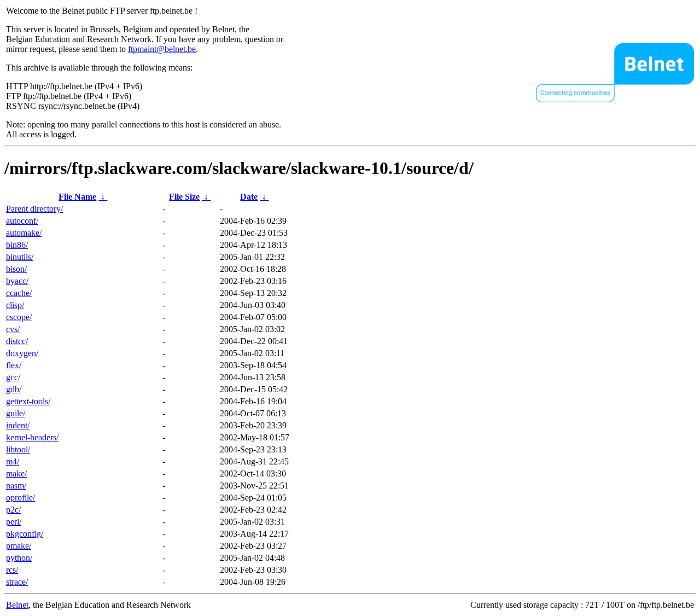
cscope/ (19, 317)
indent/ (18, 425)
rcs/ (12, 569)
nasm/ (16, 485)
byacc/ (17, 281)
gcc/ (13, 377)
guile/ (15, 413)
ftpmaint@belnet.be (162, 49)
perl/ (13, 521)
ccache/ (19, 293)
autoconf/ (22, 220)
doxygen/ (22, 353)
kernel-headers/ (32, 437)
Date (249, 196)
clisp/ (15, 305)
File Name (77, 196)
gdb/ (13, 389)
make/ (16, 473)
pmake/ (18, 545)
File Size (184, 196)
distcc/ (17, 341)
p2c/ (13, 509)
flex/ (13, 365)
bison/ (16, 269)
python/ (19, 557)
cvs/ (13, 329)
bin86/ (17, 244)
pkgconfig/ (24, 533)
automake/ (24, 232)
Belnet (17, 604)
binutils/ (19, 256)
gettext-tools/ (28, 401)
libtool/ (18, 449)
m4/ (12, 461)
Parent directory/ (34, 208)
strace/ (17, 581)
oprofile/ (20, 497)
